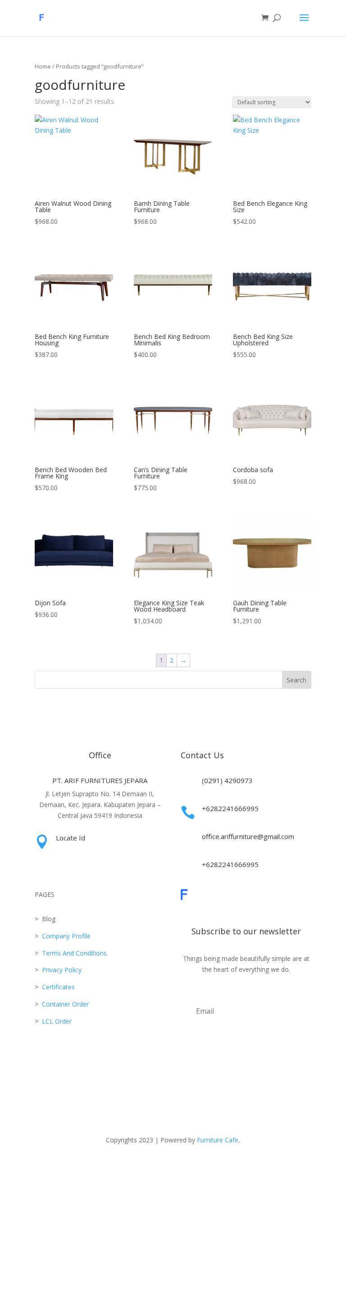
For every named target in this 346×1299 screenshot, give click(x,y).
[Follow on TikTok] (164, 1166)
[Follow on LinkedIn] (200, 1166)
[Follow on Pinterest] (236, 1166)
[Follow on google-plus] (218, 1166)
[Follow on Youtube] (182, 1166)
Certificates (58, 987)
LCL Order (56, 1021)
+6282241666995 (230, 808)
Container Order (64, 1004)
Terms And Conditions (74, 953)
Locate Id (70, 837)
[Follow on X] (146, 1166)
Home (43, 66)
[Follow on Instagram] (110, 1166)
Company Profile (66, 936)
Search (296, 680)
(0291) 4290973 (227, 780)
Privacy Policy (62, 969)
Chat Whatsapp (173, 1233)
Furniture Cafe (217, 1140)
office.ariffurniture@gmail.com (248, 836)
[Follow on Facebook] (128, 1166)
